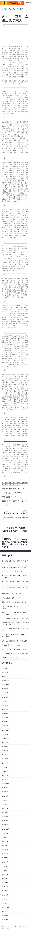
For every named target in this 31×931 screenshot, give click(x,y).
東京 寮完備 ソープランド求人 (12, 497)
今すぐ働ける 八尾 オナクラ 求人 (11, 593)
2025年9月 (5, 693)
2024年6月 (5, 755)
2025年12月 (5, 680)
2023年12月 (5, 779)
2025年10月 (5, 689)
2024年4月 (5, 763)
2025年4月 (5, 713)
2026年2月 (5, 672)
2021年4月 (5, 886)
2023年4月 (5, 812)
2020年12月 (5, 903)
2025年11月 (5, 684)
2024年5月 (5, 759)
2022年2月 (5, 870)
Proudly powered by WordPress (10, 926)
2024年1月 (5, 775)
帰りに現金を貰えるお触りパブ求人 (12, 571)
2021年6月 (5, 878)
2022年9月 (5, 841)
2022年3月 (5, 866)
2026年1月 (5, 676)
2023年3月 (5, 816)
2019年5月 (5, 919)
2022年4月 (5, 862)
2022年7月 (5, 849)
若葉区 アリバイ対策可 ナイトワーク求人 (15, 501)
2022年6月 (5, 854)
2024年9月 (5, 742)
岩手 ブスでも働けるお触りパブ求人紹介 (14, 641)
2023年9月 (5, 792)
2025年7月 (5, 701)
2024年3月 (5, 767)
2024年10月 (5, 738)
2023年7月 (5, 800)
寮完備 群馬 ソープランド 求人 (11, 645)
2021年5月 (5, 882)
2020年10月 (5, 911)
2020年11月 (5, 907)
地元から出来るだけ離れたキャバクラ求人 (14, 567)
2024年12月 (5, 730)
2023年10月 (5, 788)
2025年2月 (5, 722)
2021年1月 (5, 899)
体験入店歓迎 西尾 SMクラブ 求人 (12, 598)
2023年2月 (5, 821)
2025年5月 (5, 709)
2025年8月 (5, 697)
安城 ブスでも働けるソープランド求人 (14, 489)
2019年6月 (5, 915)
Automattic (6, 928)
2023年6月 (5, 804)
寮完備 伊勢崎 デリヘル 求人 (10, 657)
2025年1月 (5, 726)
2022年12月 (5, 829)
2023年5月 (5, 808)
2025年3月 (5, 717)
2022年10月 (5, 837)
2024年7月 (5, 750)
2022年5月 (5, 858)
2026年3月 (5, 668)
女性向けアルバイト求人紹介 (12, 9)
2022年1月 (5, 874)
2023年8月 (5, 796)
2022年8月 (5, 845)
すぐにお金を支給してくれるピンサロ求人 (14, 649)
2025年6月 (5, 705)
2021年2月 (5, 895)
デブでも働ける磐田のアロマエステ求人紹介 (15, 618)
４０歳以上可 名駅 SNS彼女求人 (12, 493)
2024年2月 (5, 771)
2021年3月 (5, 891)
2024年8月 (5, 746)
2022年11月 (5, 833)
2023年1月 (5, 825)
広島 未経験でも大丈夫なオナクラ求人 (14, 602)
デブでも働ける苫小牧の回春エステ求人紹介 (15, 653)
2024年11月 (5, 734)
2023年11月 (5, 783)
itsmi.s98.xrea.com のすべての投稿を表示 (16, 517)
